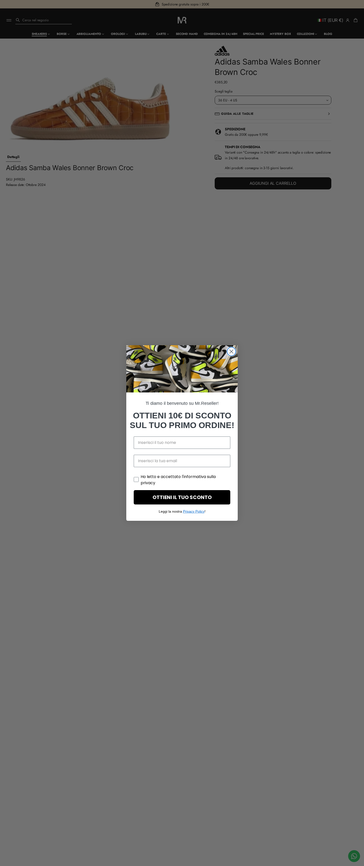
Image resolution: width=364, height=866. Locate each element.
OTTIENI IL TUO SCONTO (182, 497)
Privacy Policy (194, 511)
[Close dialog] (231, 351)
